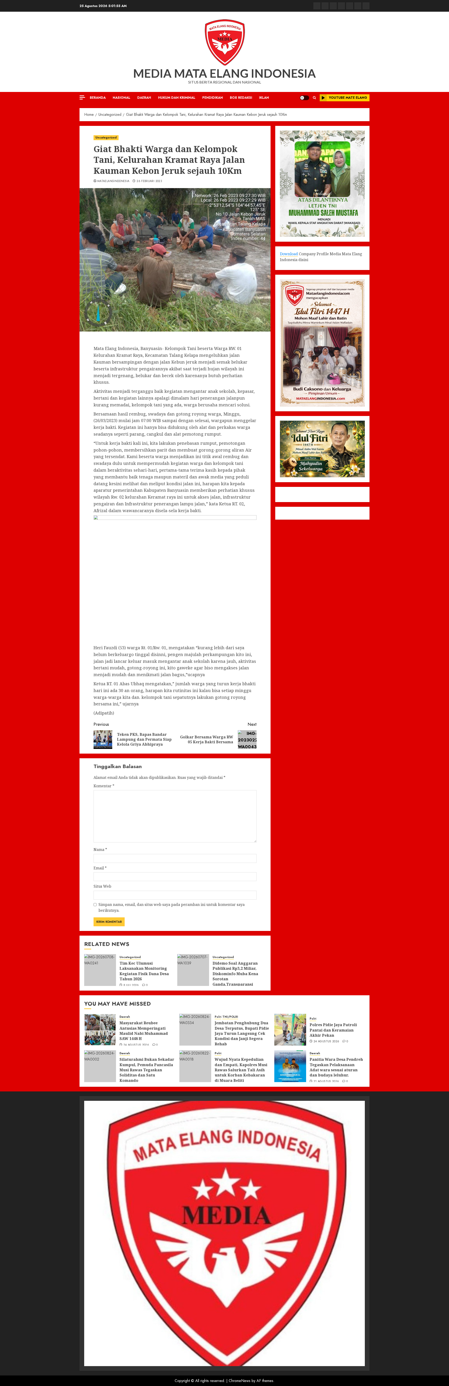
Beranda (98, 97)
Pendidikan (212, 97)
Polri (218, 1017)
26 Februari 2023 (149, 181)
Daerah (144, 97)
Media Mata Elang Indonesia (224, 73)
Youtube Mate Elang (348, 97)
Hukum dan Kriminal (176, 97)
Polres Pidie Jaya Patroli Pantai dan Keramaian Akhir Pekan (333, 1030)
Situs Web (102, 886)
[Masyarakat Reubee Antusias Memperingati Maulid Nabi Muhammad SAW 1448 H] (100, 1030)
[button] (314, 97)
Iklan (264, 97)
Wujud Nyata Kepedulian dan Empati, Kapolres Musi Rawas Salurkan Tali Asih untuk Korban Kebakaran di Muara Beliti (241, 1070)
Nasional (121, 97)
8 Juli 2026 (131, 985)
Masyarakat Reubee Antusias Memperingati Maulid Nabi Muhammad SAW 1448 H (143, 1030)
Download (289, 253)
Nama (100, 849)
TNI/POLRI (230, 1017)
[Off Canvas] (82, 97)
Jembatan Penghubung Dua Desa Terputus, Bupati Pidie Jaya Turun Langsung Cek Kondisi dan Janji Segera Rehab (242, 1033)
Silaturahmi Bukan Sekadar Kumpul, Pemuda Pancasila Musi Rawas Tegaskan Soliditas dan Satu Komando (146, 1070)
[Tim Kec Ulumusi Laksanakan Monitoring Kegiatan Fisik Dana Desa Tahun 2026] (100, 970)
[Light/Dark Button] (304, 97)
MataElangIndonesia (113, 181)
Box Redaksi (241, 97)
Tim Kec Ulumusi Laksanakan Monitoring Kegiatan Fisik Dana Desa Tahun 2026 (144, 971)
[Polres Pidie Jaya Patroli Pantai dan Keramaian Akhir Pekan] (290, 1030)
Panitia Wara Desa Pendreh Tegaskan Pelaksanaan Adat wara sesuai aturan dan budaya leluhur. (336, 1067)
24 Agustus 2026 (136, 1045)
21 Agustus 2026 (326, 1081)
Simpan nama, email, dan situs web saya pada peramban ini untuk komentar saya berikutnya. (171, 907)
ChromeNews (239, 1380)
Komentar (104, 785)
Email (100, 868)
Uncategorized (106, 137)
